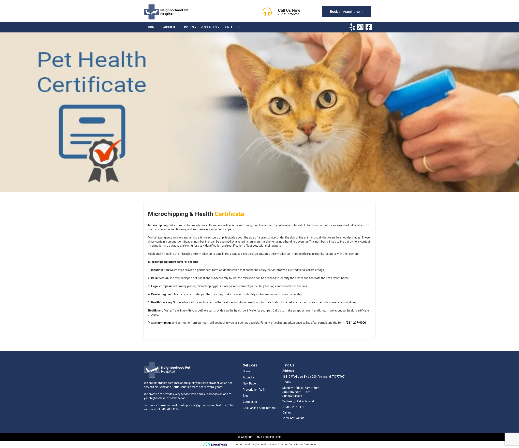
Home (152, 27)
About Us (170, 27)
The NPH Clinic (272, 436)
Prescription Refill (254, 389)
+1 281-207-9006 (293, 418)
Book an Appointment (346, 12)
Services (187, 27)
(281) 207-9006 (356, 322)
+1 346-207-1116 (168, 409)
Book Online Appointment (259, 407)
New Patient (250, 383)
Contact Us (231, 27)
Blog (246, 395)
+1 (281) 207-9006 (288, 14)
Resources (209, 27)
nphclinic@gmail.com (198, 405)
